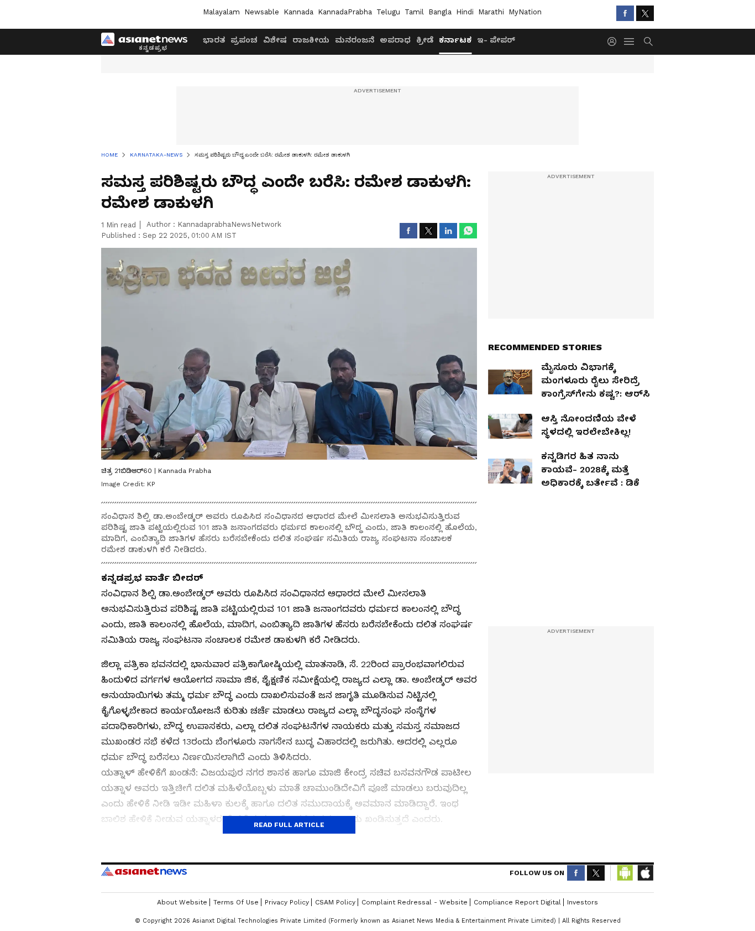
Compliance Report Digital (517, 902)
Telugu (388, 12)
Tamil (414, 12)
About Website (182, 902)
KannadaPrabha (345, 12)
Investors (582, 902)
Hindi (465, 12)
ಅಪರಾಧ (395, 39)
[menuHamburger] (629, 41)
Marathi (491, 12)
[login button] (614, 41)
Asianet (144, 871)
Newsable (261, 12)
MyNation (525, 12)
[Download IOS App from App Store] (645, 873)
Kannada (298, 12)
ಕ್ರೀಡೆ (424, 39)
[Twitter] (645, 13)
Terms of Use (236, 902)
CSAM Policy (335, 902)
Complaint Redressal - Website (414, 902)
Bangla (440, 12)
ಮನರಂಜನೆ (354, 39)
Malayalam (221, 12)
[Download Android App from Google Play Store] (625, 873)
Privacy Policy (287, 902)
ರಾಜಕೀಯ (310, 39)
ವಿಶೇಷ (275, 39)
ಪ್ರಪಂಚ (244, 39)
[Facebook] (625, 13)
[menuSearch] (648, 41)
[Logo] (148, 41)
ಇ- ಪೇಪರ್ (496, 39)
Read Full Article (289, 825)
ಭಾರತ (214, 39)
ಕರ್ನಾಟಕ (455, 39)
